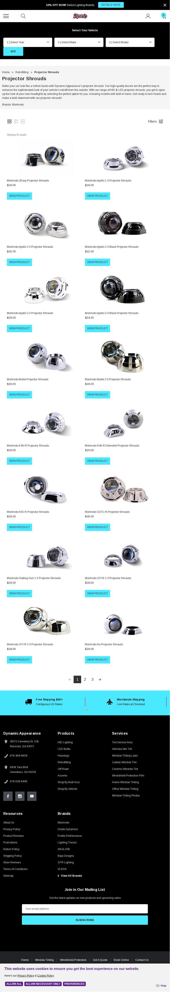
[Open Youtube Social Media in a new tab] (31, 796)
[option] (44, 702)
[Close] (165, 5)
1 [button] (82, 710)
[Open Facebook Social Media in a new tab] (8, 796)
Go (13, 51)
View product (19, 195)
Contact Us (142, 960)
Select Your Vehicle (85, 30)
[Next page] (100, 679)
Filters (152, 121)
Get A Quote (100, 960)
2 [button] (87, 710)
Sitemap (8, 875)
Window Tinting (44, 960)
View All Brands (71, 875)
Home (25, 960)
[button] (9, 121)
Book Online (121, 960)
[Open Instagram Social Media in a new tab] (20, 796)
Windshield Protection (73, 960)
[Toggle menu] (6, 15)
